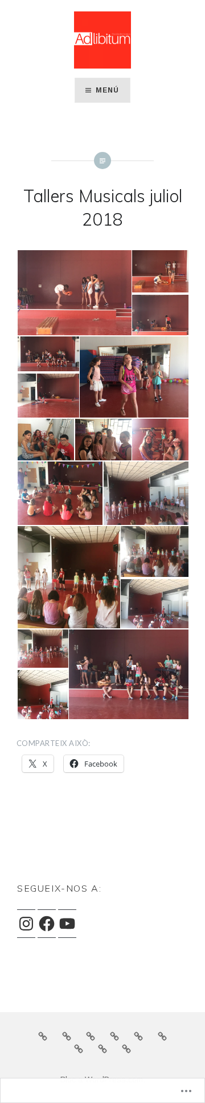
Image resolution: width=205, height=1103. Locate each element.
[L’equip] (66, 1035)
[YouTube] (67, 924)
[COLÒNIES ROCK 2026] (162, 1035)
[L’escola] (90, 1035)
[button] (74, 293)
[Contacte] (126, 1048)
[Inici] (42, 1035)
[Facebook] (47, 924)
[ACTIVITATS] (102, 1048)
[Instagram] (26, 924)
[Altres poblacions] (78, 1048)
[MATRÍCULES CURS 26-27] (114, 1035)
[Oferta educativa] (138, 1035)
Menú (108, 90)
